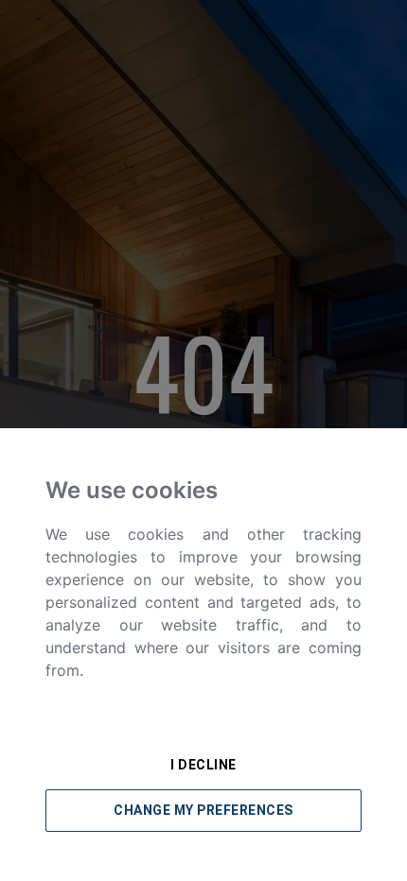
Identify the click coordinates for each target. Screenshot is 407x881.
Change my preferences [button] (203, 810)
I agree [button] (204, 720)
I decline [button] (203, 764)
